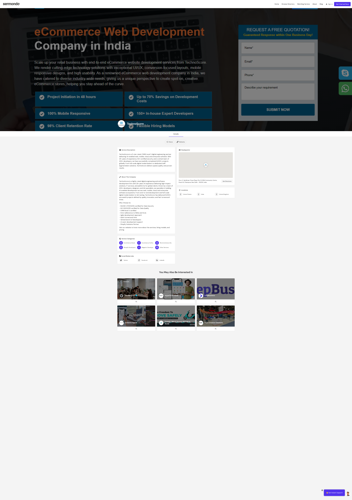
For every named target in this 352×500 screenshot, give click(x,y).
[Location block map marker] (206, 165)
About (314, 4)
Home (277, 4)
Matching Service (303, 4)
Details (176, 134)
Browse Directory (288, 4)
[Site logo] (11, 4)
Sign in (330, 4)
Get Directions (227, 181)
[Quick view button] (136, 301)
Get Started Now (342, 4)
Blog (321, 4)
